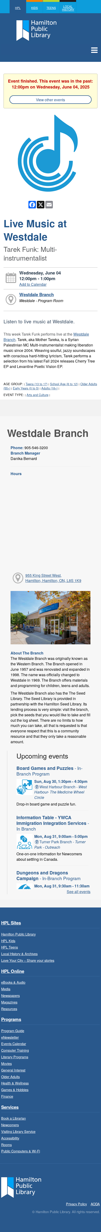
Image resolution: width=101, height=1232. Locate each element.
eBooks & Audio (13, 982)
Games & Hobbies (14, 1089)
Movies (6, 1063)
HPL (18, 8)
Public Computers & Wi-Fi (20, 1150)
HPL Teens (9, 947)
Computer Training (15, 1050)
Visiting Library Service (18, 1131)
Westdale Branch (36, 294)
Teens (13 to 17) (36, 384)
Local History (68, 7)
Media (5, 988)
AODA (95, 1203)
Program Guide (12, 1030)
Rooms (6, 1144)
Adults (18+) (49, 388)
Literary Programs (14, 1056)
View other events (50, 99)
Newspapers (10, 995)
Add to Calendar (33, 284)
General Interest (13, 1069)
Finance (7, 1096)
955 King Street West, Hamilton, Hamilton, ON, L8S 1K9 (53, 578)
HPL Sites (11, 923)
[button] (94, 49)
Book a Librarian (13, 1118)
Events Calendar (13, 1043)
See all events (78, 891)
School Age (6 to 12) (64, 384)
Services (10, 1107)
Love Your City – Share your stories (27, 960)
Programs (11, 1019)
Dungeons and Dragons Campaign (48, 875)
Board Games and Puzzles (49, 771)
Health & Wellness (15, 1082)
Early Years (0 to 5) (26, 388)
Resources (9, 1008)
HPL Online (12, 971)
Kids (34, 8)
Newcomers (10, 1124)
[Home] (21, 1187)
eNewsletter (10, 1037)
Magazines (9, 1002)
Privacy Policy (76, 1203)
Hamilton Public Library (18, 934)
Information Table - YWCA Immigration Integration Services (52, 823)
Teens (51, 8)
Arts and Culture (37, 394)
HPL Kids (8, 940)
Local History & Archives (19, 953)
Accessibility (10, 1137)
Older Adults (10, 1076)
